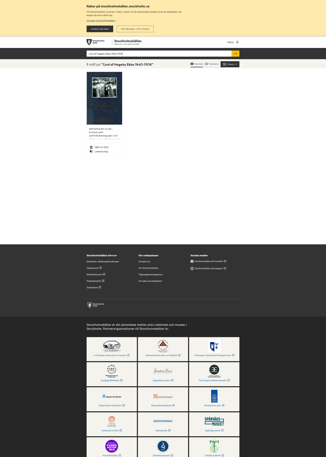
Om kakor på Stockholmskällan (101, 20)
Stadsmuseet (92, 268)
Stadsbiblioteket (94, 281)
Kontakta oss (144, 262)
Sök (235, 53)
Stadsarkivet (92, 287)
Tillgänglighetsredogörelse (151, 274)
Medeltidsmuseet (94, 274)
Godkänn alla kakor (100, 29)
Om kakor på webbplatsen (150, 281)
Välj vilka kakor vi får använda (135, 29)
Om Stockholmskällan (148, 268)
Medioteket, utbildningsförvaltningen (103, 262)
